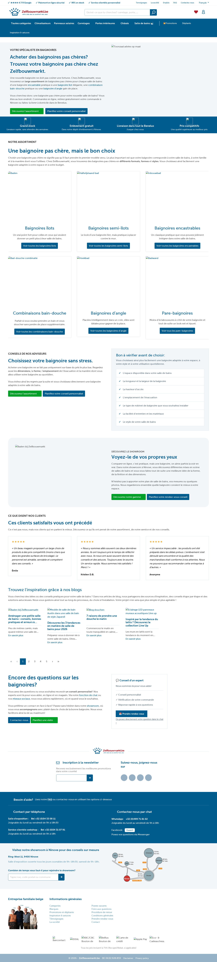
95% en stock (77, 2)
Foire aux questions (101, 909)
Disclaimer (128, 958)
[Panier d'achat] (208, 10)
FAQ (175, 3)
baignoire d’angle (52, 88)
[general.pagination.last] (58, 661)
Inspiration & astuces (60, 915)
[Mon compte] (203, 11)
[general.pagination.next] (52, 661)
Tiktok (124, 777)
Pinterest (148, 777)
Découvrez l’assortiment (25, 111)
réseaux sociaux (21, 698)
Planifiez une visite (43, 720)
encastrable (34, 85)
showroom (93, 706)
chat (149, 811)
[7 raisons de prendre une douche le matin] (103, 610)
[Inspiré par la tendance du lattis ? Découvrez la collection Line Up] (142, 611)
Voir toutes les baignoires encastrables (177, 245)
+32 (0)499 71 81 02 (137, 819)
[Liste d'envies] (196, 11)
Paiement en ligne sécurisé (51, 2)
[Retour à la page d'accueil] (28, 12)
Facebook (132, 777)
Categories (55, 906)
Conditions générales (102, 915)
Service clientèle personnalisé (105, 2)
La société (155, 3)
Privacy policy (142, 958)
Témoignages (56, 919)
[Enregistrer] (61, 877)
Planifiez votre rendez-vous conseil (168, 497)
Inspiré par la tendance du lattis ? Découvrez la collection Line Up (142, 622)
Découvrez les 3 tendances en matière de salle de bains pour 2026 (63, 626)
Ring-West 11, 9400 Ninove (23, 856)
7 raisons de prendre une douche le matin (102, 617)
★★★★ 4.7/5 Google (20, 2)
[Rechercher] (153, 12)
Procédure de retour (102, 912)
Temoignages (141, 3)
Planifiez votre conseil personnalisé (66, 111)
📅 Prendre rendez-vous (131, 714)
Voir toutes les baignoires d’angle (108, 330)
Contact (96, 922)
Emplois (166, 3)
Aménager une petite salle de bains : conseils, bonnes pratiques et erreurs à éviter (24, 619)
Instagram (140, 777)
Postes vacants (99, 906)
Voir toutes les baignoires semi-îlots (108, 245)
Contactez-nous (187, 3)
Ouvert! (129, 830)
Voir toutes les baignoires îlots (39, 245)
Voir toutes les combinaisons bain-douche (39, 331)
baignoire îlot (65, 85)
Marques (53, 909)
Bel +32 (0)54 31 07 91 (53, 829)
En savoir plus (15, 635)
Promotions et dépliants (61, 912)
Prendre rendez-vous (102, 919)
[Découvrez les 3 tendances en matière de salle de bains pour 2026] (63, 613)
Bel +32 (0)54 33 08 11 (43, 818)
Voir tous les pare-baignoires (177, 330)
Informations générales (65, 899)
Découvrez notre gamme (127, 497)
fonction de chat (88, 695)
